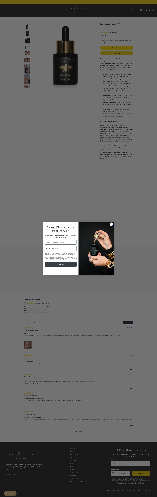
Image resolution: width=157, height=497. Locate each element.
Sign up (61, 264)
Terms (68, 259)
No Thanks (60, 270)
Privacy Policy (63, 259)
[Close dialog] (111, 224)
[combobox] (48, 248)
